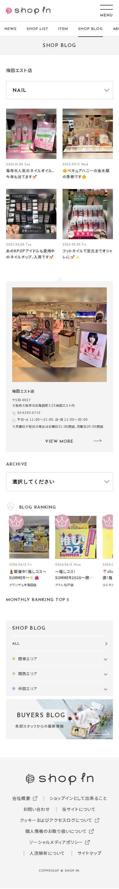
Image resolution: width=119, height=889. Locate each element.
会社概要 (21, 798)
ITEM (63, 29)
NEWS (10, 29)
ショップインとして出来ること (78, 798)
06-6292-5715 (29, 412)
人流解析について (47, 853)
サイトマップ (90, 853)
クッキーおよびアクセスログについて (56, 820)
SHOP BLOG (90, 29)
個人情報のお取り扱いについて (56, 831)
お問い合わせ (36, 809)
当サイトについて (79, 809)
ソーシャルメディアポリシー (56, 842)
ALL (16, 644)
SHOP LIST (38, 29)
